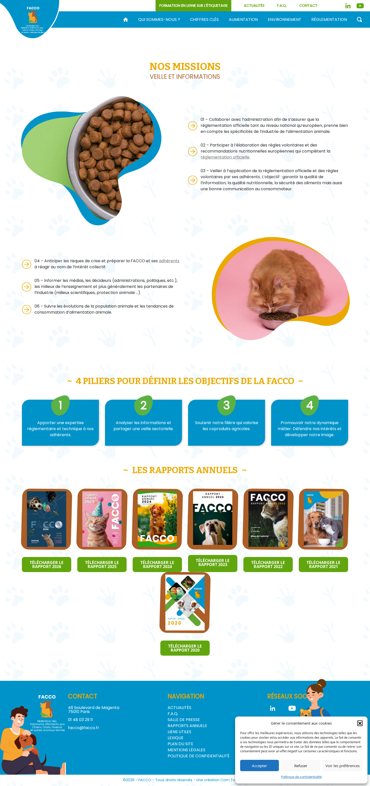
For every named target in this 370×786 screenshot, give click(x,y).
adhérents (169, 261)
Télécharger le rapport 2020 (185, 648)
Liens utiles (179, 732)
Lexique (175, 738)
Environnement (284, 19)
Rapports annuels (187, 726)
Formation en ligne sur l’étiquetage (193, 5)
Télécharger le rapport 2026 (46, 564)
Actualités (254, 5)
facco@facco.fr (83, 728)
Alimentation (243, 19)
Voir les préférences (342, 765)
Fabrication (209, 27)
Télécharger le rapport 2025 (102, 564)
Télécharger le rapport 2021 (323, 564)
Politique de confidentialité (301, 777)
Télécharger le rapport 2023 (213, 562)
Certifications (344, 27)
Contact (308, 5)
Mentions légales (186, 750)
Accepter (259, 765)
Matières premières (253, 27)
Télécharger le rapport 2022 (268, 564)
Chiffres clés (204, 19)
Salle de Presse (184, 720)
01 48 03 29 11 (80, 720)
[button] (359, 723)
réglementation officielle (225, 157)
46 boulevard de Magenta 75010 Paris (93, 710)
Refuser (300, 765)
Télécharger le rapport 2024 (157, 564)
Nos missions (155, 27)
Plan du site (180, 744)
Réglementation (329, 19)
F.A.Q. (282, 5)
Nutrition (294, 27)
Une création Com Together (221, 779)
